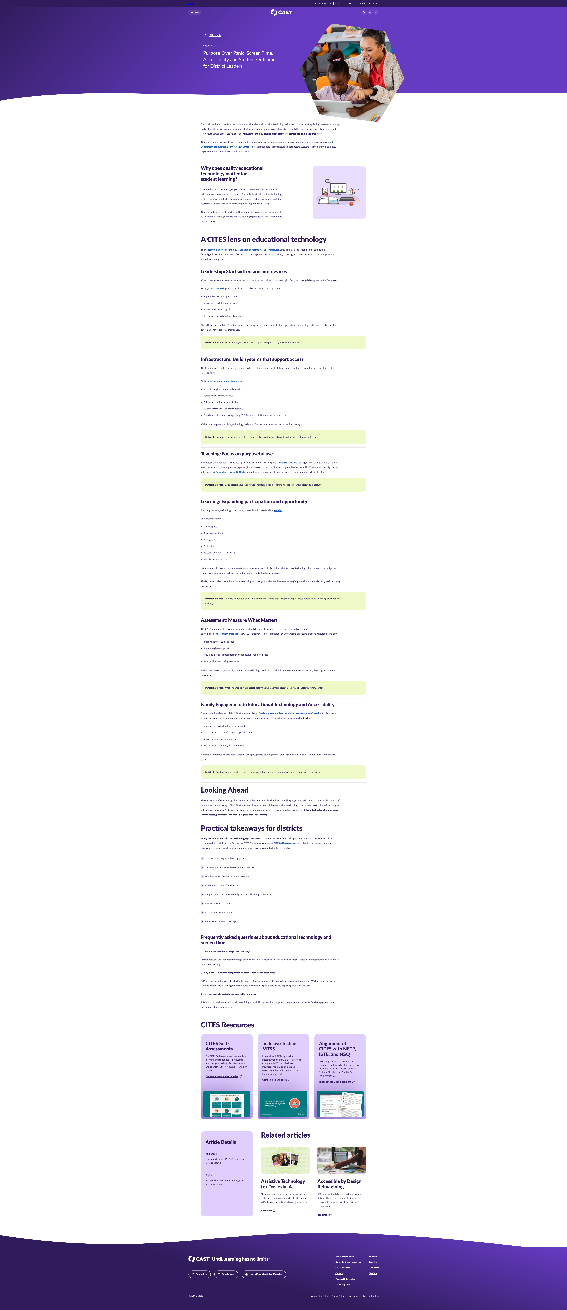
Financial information (345, 1279)
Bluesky (373, 1262)
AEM (337, 3)
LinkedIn (373, 1257)
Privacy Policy (338, 1296)
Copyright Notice (371, 1296)
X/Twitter (374, 1268)
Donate (361, 3)
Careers (339, 1273)
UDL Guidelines (321, 3)
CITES (348, 3)
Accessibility (212, 1180)
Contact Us (373, 3)
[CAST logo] (281, 12)
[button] (370, 12)
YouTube (373, 1273)
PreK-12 (229, 1159)
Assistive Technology (229, 1180)
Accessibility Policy (319, 1296)
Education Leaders (215, 1159)
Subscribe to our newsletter (348, 1262)
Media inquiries (342, 1285)
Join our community (344, 1257)
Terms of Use (353, 1296)
